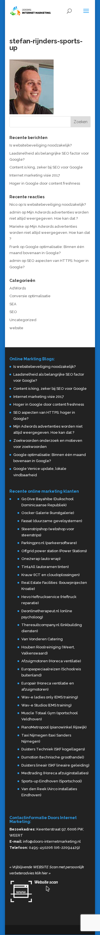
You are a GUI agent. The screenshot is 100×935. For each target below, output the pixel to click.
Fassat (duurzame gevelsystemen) (51, 521)
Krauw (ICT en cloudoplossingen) (50, 575)
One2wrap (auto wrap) (41, 559)
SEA (12, 304)
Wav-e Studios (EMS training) (46, 705)
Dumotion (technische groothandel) (52, 757)
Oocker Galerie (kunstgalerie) (47, 513)
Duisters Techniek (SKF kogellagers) (53, 749)
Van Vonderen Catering (42, 639)
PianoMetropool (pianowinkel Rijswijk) (54, 727)
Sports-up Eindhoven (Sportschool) (51, 781)
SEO (13, 312)
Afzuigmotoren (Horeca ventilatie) (51, 661)
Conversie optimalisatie (30, 296)
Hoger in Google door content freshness (44, 183)
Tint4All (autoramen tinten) (45, 567)
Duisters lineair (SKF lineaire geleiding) (55, 765)
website (16, 328)
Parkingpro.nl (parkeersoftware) (49, 543)
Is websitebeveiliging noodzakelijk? (40, 145)
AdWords (17, 288)
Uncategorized (22, 320)
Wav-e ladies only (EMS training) (49, 697)
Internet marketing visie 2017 (34, 175)
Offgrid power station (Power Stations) (54, 551)
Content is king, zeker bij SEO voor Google (46, 167)
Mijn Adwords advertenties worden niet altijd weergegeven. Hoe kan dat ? (49, 232)
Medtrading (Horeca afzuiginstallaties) (55, 773)
